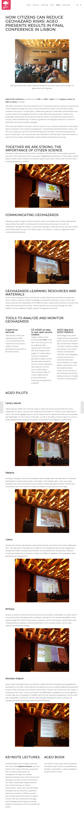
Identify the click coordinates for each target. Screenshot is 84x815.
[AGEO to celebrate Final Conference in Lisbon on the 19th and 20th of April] (1, 407)
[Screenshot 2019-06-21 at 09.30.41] (6, 5)
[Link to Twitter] (77, 4)
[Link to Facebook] (80, 4)
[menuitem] (28, 5)
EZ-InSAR (43, 340)
